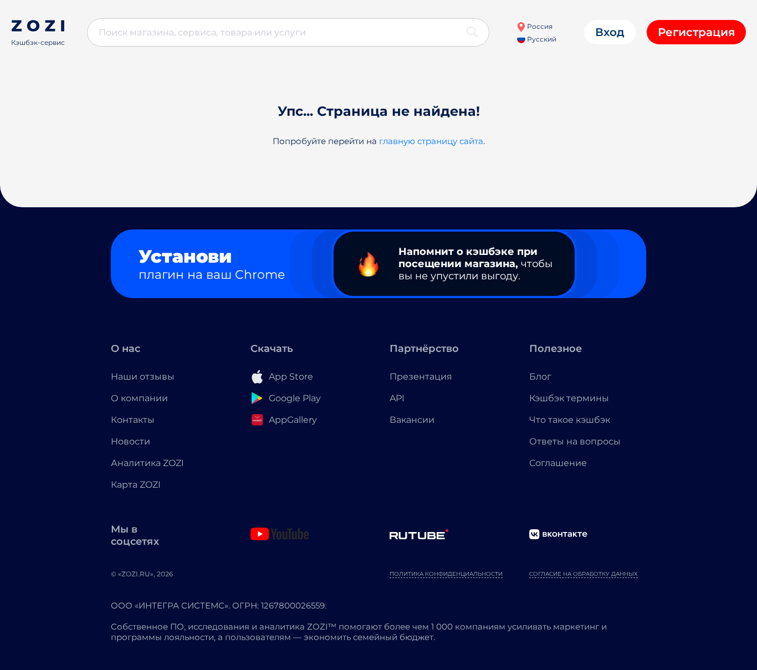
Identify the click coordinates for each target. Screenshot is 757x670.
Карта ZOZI (136, 484)
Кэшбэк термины (569, 398)
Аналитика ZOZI (147, 463)
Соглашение (558, 463)
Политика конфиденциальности (446, 573)
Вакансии (412, 420)
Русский (540, 39)
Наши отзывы (143, 376)
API (397, 398)
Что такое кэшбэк (569, 420)
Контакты (133, 420)
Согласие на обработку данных (583, 573)
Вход (610, 32)
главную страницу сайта (431, 141)
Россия (539, 26)
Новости (130, 441)
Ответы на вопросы (575, 441)
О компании (139, 398)
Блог (540, 376)
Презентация (421, 376)
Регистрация (696, 32)
